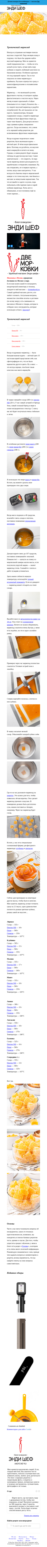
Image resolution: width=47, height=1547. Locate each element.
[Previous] (36, 1491)
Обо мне (13, 1536)
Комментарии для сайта (19, 1429)
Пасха (27, 1538)
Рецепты (21, 1538)
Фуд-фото (20, 1540)
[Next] (39, 1491)
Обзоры (32, 1536)
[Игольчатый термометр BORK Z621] (23, 1374)
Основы (34, 1538)
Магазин (28, 1540)
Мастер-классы (23, 1536)
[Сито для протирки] (23, 1415)
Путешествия (12, 1538)
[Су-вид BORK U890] (23, 1301)
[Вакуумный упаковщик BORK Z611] (23, 1338)
